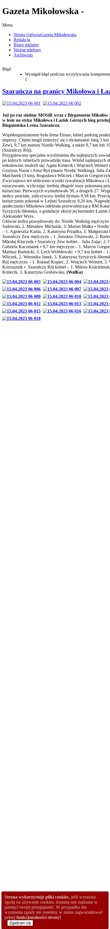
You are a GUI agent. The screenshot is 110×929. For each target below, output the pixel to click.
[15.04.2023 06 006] (22, 289)
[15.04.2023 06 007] (63, 289)
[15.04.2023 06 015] (22, 311)
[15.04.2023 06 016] (63, 311)
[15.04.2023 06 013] (63, 303)
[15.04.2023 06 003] (22, 281)
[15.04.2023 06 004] (63, 281)
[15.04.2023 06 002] (63, 103)
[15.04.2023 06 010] (63, 296)
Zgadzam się (20, 923)
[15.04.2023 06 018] (22, 318)
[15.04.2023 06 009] (22, 296)
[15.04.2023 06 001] (22, 103)
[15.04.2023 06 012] (22, 303)
